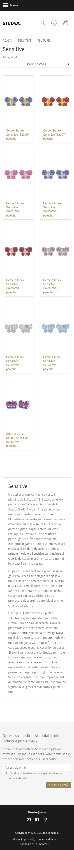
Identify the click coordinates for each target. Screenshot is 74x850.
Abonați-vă (58, 785)
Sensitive (24, 41)
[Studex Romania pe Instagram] (45, 820)
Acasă (7, 41)
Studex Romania (48, 832)
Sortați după (10, 57)
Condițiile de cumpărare (34, 844)
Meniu (14, 5)
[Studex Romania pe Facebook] (37, 820)
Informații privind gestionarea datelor (34, 839)
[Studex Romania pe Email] (29, 820)
